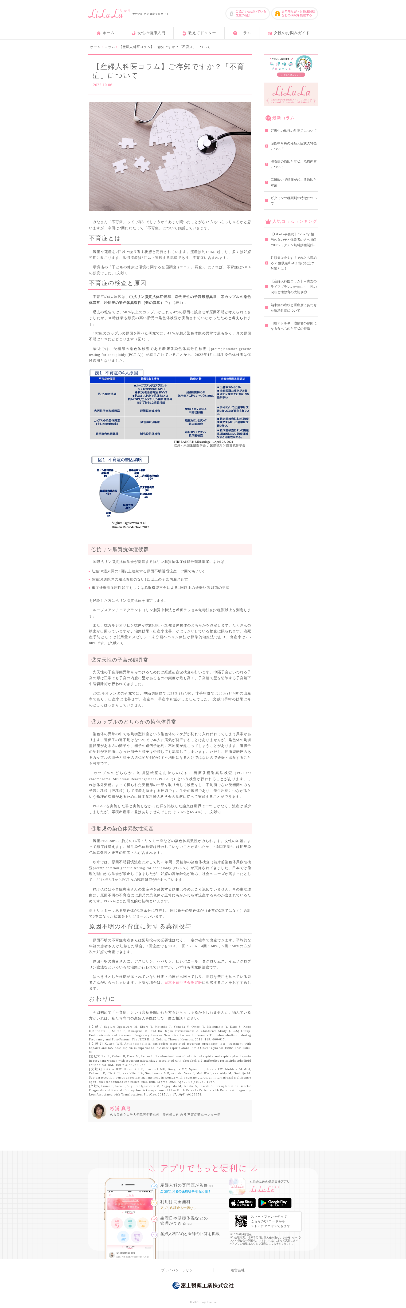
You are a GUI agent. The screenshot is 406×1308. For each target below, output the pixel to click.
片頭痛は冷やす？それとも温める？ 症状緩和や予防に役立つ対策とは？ (294, 263)
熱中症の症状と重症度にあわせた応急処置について (294, 307)
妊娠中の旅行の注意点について (294, 130)
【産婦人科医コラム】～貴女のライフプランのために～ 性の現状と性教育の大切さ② (294, 287)
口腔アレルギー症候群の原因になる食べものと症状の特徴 (294, 325)
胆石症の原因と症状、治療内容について (294, 164)
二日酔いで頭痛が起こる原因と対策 (294, 182)
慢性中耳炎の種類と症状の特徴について (294, 146)
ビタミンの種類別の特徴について (294, 200)
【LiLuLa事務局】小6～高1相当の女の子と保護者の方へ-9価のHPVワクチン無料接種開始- (293, 240)
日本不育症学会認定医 (183, 982)
